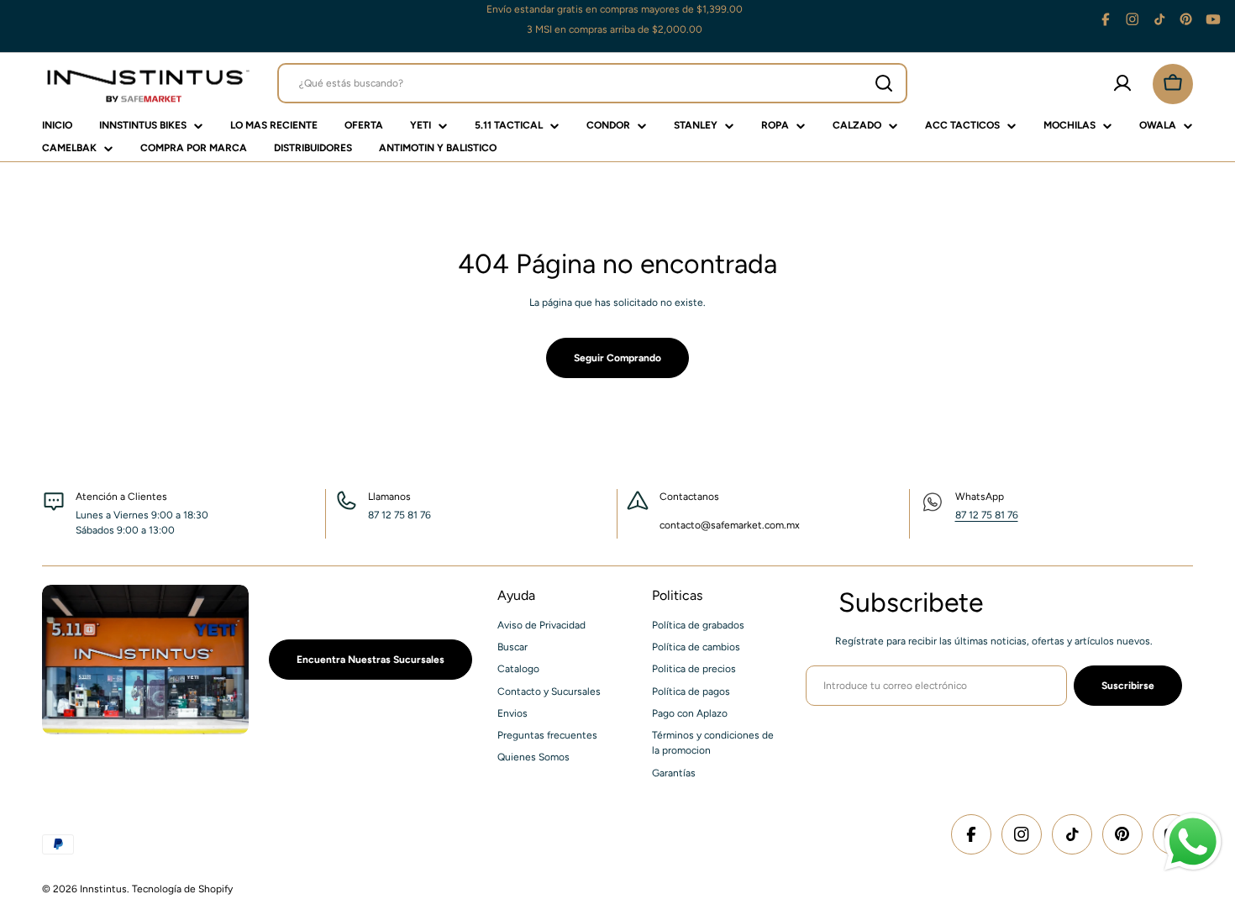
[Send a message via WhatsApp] (1193, 842)
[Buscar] (884, 83)
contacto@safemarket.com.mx (730, 525)
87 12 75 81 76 (986, 515)
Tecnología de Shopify (182, 889)
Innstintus (103, 889)
